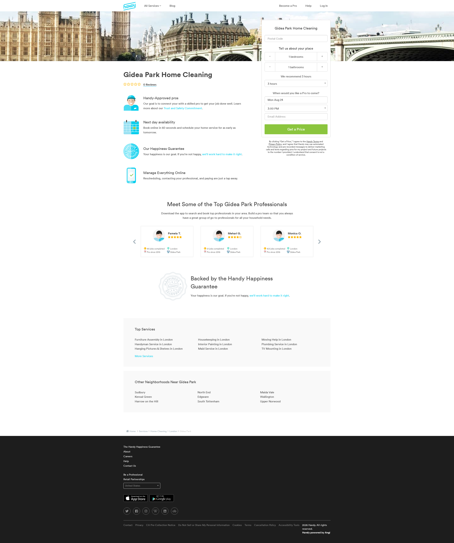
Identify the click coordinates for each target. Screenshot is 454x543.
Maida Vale (267, 392)
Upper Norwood (270, 401)
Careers (127, 456)
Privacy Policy (275, 144)
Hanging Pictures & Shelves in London (159, 348)
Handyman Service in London (153, 344)
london (173, 431)
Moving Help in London (276, 339)
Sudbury (140, 392)
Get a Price (296, 129)
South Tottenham (208, 401)
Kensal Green (143, 396)
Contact (127, 525)
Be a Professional (133, 474)
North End (204, 392)
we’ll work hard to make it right (222, 154)
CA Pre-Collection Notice (160, 525)
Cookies (237, 525)
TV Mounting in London (277, 348)
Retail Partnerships (134, 479)
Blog (172, 5)
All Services (152, 5)
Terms (248, 525)
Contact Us (129, 465)
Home (132, 431)
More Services (144, 356)
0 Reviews (149, 84)
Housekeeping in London (214, 339)
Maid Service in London (213, 348)
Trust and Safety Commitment (183, 108)
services (143, 431)
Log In (324, 5)
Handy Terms (312, 141)
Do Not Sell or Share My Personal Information (204, 525)
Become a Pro (288, 5)
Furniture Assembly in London (154, 339)
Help (308, 5)
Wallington (267, 396)
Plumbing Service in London (279, 344)
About (126, 451)
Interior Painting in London (215, 344)
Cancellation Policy (265, 525)
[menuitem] (152, 5)
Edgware (203, 396)
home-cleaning (158, 431)
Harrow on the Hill (146, 401)
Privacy (139, 525)
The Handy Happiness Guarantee (141, 446)
